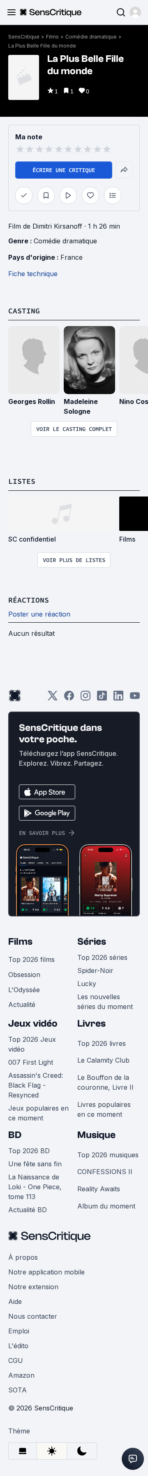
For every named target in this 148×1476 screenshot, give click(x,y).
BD (14, 1134)
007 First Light (30, 1062)
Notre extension (33, 1287)
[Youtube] (135, 698)
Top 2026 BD (29, 1151)
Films (52, 37)
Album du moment (106, 1206)
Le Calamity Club (103, 1060)
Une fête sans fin (35, 1164)
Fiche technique (33, 274)
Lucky (86, 983)
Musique (96, 1134)
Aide (15, 1301)
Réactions (28, 600)
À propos (23, 1257)
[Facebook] (69, 698)
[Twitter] (53, 698)
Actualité (21, 1004)
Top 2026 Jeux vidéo (32, 1044)
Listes (21, 481)
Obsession (24, 974)
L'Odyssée (24, 990)
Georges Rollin (31, 401)
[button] (135, 12)
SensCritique (23, 37)
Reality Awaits (98, 1189)
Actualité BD (27, 1210)
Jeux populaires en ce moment (38, 1113)
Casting (24, 310)
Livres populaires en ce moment (104, 1109)
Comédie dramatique (91, 37)
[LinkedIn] (118, 698)
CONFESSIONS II (104, 1172)
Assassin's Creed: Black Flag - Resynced (35, 1085)
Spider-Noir (95, 970)
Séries (91, 941)
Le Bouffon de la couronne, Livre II (105, 1082)
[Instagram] (85, 698)
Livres (91, 1023)
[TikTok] (102, 698)
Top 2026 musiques (108, 1155)
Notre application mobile (46, 1272)
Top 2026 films (31, 959)
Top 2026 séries (102, 957)
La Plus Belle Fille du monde (42, 46)
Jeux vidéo (33, 1023)
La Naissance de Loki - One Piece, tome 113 (35, 1187)
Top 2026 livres (101, 1043)
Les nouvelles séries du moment (105, 1002)
